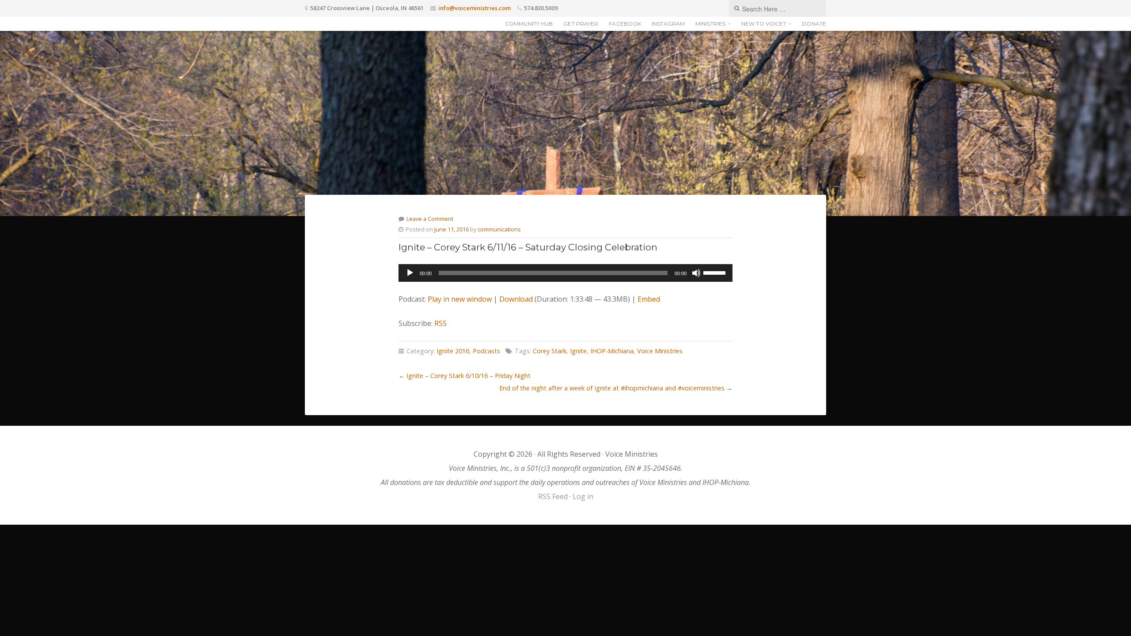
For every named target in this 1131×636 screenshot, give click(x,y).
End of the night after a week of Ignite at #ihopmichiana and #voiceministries (612, 388)
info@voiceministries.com (474, 8)
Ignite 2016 (452, 351)
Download (516, 299)
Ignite (578, 351)
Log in (583, 496)
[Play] (410, 273)
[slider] (715, 272)
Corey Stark (549, 351)
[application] (565, 273)
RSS (440, 323)
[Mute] (696, 273)
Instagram (668, 23)
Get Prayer (580, 23)
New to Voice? (763, 23)
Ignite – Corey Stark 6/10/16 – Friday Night (468, 375)
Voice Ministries (660, 351)
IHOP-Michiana (612, 351)
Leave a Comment (429, 219)
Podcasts (486, 351)
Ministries (710, 23)
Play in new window (460, 299)
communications (499, 229)
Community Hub (529, 23)
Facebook (625, 23)
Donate (814, 23)
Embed (649, 299)
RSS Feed (553, 496)
